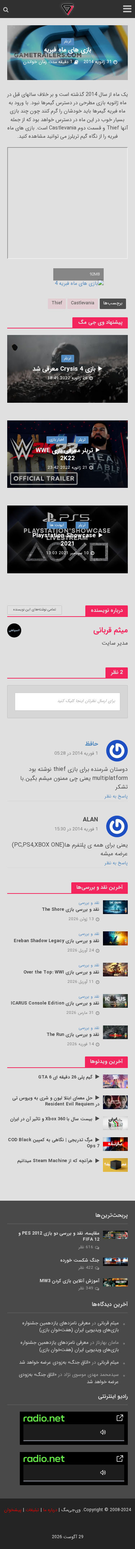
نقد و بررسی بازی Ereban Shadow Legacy (56, 941)
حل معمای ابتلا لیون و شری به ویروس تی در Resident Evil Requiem (55, 1101)
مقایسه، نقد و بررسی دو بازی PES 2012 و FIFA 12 (58, 1237)
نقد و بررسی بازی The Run (72, 1035)
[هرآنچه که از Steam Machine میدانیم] (115, 1165)
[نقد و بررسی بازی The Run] (115, 1032)
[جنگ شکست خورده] (115, 1261)
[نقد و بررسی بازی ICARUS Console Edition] (115, 1001)
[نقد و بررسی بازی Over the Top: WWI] (115, 969)
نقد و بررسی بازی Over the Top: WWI (61, 973)
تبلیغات (32, 1510)
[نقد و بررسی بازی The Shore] (115, 907)
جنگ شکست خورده (79, 1261)
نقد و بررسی (88, 903)
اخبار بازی (56, 440)
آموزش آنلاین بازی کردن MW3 (69, 1281)
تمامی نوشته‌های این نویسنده (34, 609)
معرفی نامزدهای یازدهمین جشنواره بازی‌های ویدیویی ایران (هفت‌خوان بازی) (70, 1326)
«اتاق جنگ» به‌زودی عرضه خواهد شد (54, 1362)
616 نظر (85, 1247)
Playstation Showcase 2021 (64, 540)
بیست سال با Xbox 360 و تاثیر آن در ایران (51, 1119)
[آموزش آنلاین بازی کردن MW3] (115, 1282)
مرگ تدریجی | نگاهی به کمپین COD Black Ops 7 (53, 1143)
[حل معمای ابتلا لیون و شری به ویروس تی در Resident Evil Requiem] (115, 1102)
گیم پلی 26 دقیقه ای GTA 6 (65, 1077)
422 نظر (85, 1268)
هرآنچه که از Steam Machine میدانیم (55, 1161)
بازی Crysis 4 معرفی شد (64, 369)
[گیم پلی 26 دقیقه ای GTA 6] (115, 1081)
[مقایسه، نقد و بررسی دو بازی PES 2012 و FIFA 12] (115, 1235)
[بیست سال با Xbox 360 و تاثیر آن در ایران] (115, 1123)
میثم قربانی (108, 1323)
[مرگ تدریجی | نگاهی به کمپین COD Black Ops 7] (115, 1144)
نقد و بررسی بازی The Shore (70, 910)
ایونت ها (57, 525)
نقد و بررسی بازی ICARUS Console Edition (55, 1004)
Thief (56, 303)
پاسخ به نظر (116, 796)
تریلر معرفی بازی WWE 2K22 (64, 454)
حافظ (91, 744)
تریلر (67, 42)
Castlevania (82, 303)
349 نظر (85, 1288)
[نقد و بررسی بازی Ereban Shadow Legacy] (115, 938)
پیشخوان (13, 1510)
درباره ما (50, 1510)
